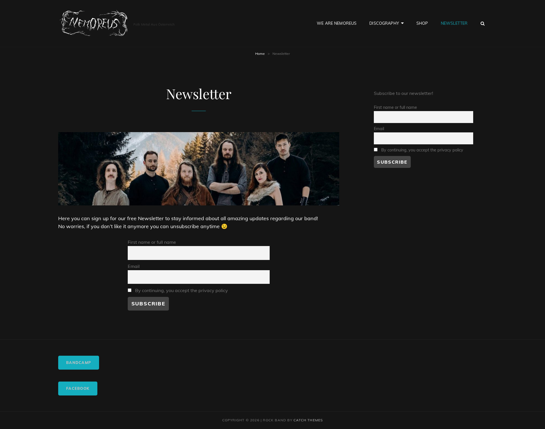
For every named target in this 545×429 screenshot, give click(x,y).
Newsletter (454, 23)
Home (260, 53)
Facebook (77, 388)
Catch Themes (308, 420)
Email (134, 266)
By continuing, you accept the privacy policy (181, 290)
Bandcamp (78, 362)
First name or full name (152, 242)
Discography (384, 23)
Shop (422, 23)
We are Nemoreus (337, 23)
